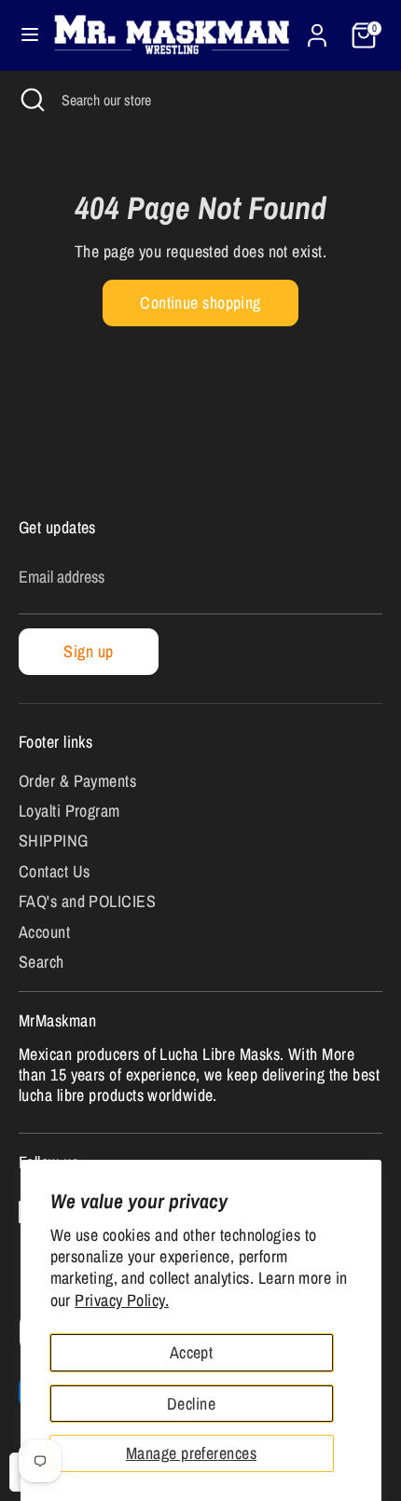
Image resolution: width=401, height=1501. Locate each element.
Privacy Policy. (122, 1300)
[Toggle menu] (23, 35)
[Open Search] (31, 99)
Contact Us (54, 871)
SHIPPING (54, 840)
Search (41, 961)
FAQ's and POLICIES (87, 901)
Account (44, 931)
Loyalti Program (69, 810)
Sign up (88, 651)
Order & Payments (77, 780)
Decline (191, 1403)
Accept (192, 1352)
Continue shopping (200, 302)
